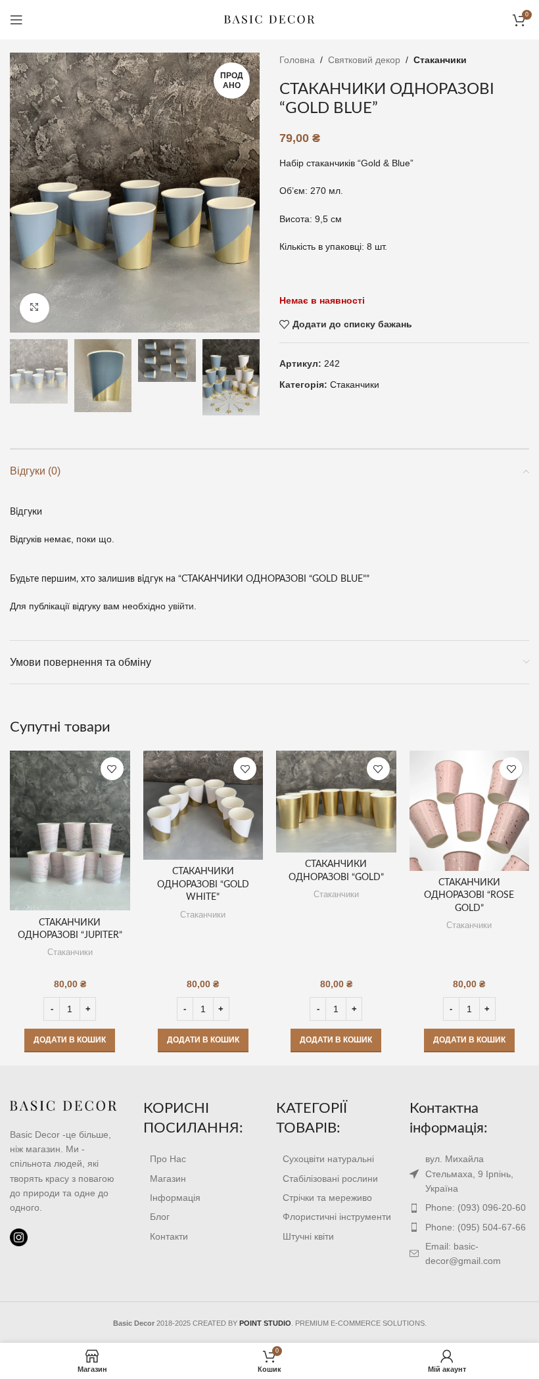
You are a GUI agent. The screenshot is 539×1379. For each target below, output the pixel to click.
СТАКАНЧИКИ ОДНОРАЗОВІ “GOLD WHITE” (203, 884)
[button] (69, 1040)
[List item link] (203, 1159)
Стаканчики (440, 60)
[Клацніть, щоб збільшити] (34, 308)
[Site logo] (269, 19)
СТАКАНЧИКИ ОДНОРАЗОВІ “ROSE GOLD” (469, 895)
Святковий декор (364, 60)
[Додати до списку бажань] (112, 768)
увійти (181, 606)
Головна (297, 60)
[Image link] (63, 1105)
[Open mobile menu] (16, 20)
